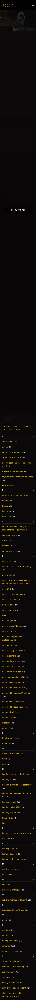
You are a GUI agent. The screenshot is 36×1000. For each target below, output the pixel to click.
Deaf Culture (10, 605)
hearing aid (9, 779)
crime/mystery (11, 551)
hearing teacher (11, 812)
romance (8, 946)
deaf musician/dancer (14, 626)
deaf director (10, 610)
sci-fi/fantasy (10, 972)
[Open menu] (33, 5)
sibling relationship (12, 982)
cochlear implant (11, 535)
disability (8, 723)
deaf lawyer (9, 621)
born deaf (8, 516)
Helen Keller (9, 818)
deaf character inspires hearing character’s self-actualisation (17, 582)
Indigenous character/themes (17, 833)
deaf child (9, 589)
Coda (6, 540)
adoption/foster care (13, 457)
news (6, 884)
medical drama (10, 869)
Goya (6, 759)
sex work (8, 977)
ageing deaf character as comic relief (16, 464)
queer (6, 920)
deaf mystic (9, 631)
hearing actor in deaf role (15, 774)
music (7, 874)
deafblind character (13, 682)
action (6, 447)
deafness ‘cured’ (11, 717)
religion (7, 935)
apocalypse (9, 485)
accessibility (9, 441)
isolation (8, 838)
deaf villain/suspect (13, 666)
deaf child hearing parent (16, 594)
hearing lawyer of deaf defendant (17, 786)
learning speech (11, 854)
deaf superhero (11, 656)
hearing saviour (11, 802)
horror (6, 823)
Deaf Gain (8, 615)
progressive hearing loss (15, 910)
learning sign (10, 848)
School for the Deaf (12, 961)
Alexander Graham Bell (14, 471)
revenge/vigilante (12, 941)
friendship (8, 743)
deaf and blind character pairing (16, 568)
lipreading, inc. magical (14, 859)
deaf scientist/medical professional (12, 638)
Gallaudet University (13, 753)
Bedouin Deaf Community (15, 495)
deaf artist (8, 575)
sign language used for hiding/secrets (12, 995)
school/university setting (15, 966)
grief (6, 764)
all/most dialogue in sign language (17, 478)
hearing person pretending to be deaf (16, 795)
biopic (7, 506)
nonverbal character (13, 890)
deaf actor (9, 561)
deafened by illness (13, 701)
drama (7, 728)
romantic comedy (12, 951)
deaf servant (9, 645)
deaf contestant (11, 599)
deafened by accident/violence (16, 694)
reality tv (8, 930)
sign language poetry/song (16, 988)
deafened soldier (11, 712)
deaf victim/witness (13, 661)
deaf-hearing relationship (16, 677)
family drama (10, 738)
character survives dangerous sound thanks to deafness (15, 528)
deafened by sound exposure (17, 707)
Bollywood (8, 511)
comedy (8, 546)
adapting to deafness (13, 452)
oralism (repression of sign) (16, 900)
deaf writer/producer (13, 672)
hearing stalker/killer (13, 807)
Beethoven (9, 500)
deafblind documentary (14, 688)
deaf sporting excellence (15, 650)
